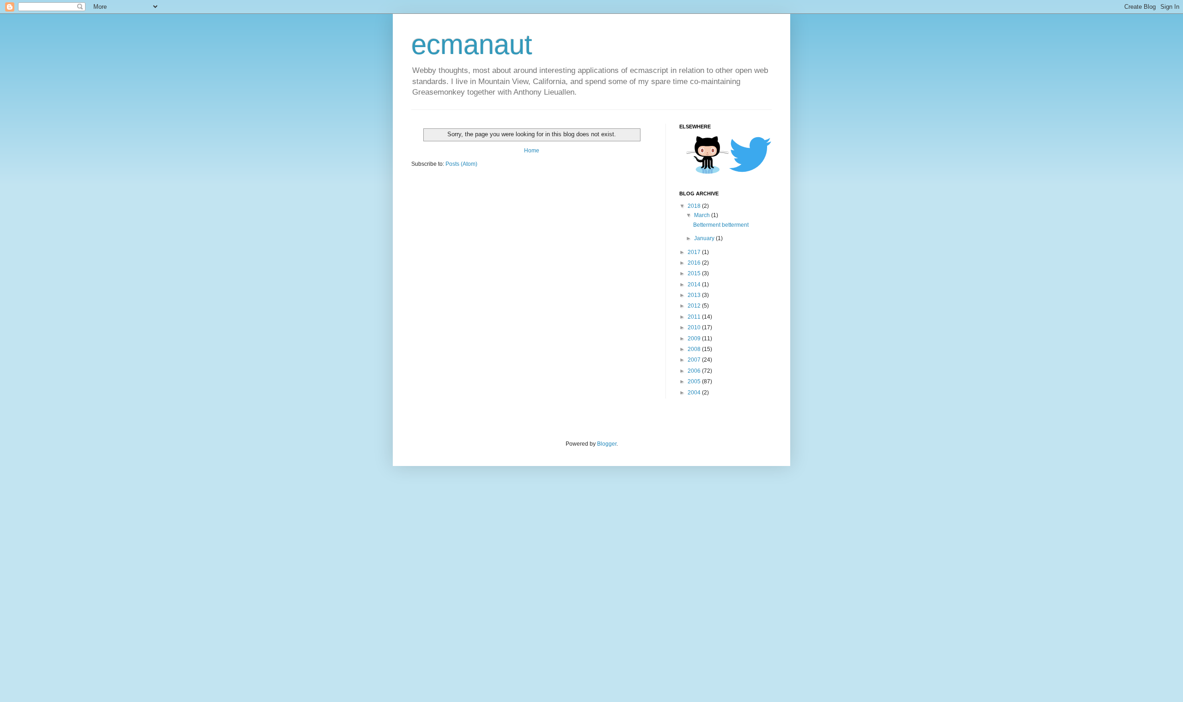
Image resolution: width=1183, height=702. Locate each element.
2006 (695, 371)
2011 (695, 317)
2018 (695, 206)
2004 (695, 392)
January (705, 238)
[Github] (707, 172)
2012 (695, 306)
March (702, 215)
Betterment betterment (721, 225)
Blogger (606, 444)
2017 (695, 252)
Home (531, 150)
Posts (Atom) (461, 164)
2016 (695, 263)
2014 (695, 284)
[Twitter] (750, 171)
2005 (695, 381)
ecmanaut (471, 44)
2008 (695, 349)
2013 (695, 295)
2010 (695, 327)
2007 (695, 360)
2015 (695, 273)
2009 (695, 338)
